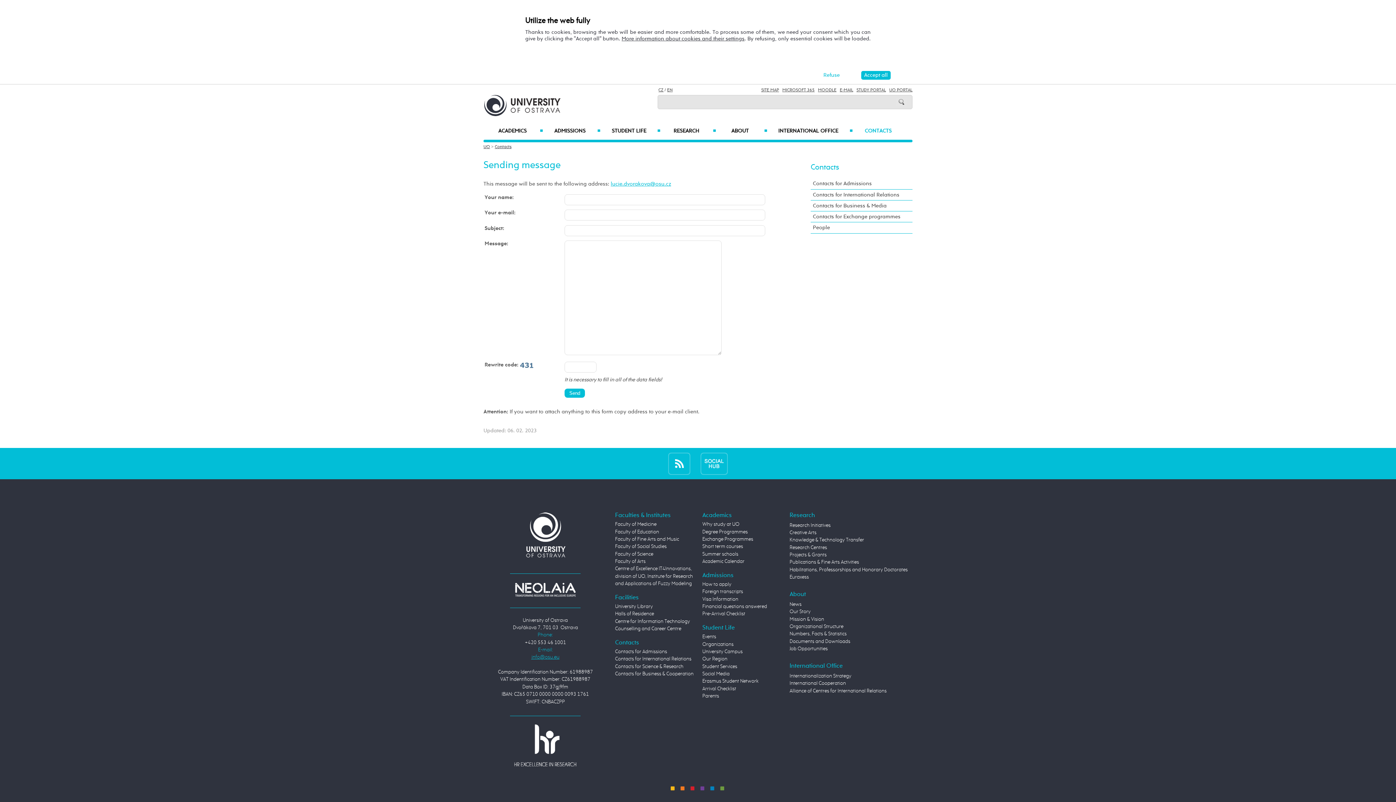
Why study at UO (720, 524)
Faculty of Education (637, 532)
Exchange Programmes (727, 539)
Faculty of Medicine (636, 524)
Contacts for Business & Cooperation (654, 673)
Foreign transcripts (722, 591)
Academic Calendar (723, 561)
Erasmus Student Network (730, 681)
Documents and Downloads (820, 641)
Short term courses (722, 546)
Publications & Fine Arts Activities (824, 562)
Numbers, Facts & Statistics (818, 633)
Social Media (716, 673)
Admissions (577, 131)
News (796, 604)
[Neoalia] (545, 589)
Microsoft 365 (798, 90)
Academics (520, 131)
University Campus (722, 651)
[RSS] (679, 463)
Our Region (714, 659)
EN (670, 90)
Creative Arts (803, 532)
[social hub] (714, 463)
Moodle (827, 90)
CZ (660, 90)
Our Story (800, 611)
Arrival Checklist (719, 688)
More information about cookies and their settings (683, 38)
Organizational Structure (816, 626)
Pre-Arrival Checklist (723, 613)
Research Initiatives (810, 525)
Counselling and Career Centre (648, 628)
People (821, 227)
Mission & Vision (807, 619)
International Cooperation (818, 683)
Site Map (770, 90)
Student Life (636, 131)
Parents (710, 696)
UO (487, 147)
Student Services (719, 666)
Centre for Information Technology (652, 621)
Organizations (718, 644)
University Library (634, 606)
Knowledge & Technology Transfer (827, 540)
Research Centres (808, 547)
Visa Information (720, 599)
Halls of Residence (634, 613)
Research (695, 131)
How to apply (716, 584)
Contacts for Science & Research (649, 666)
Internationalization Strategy (820, 676)
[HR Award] (545, 745)
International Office (815, 131)
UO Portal (900, 90)
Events (709, 636)
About (749, 131)
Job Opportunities (809, 648)
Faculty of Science (634, 554)
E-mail (846, 90)
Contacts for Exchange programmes (856, 216)
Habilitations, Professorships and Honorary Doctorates (849, 569)
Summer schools (720, 554)
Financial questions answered (734, 606)
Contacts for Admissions (842, 183)
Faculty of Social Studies (641, 546)
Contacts (878, 131)
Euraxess (799, 577)
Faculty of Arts (630, 561)
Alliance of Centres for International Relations (838, 691)
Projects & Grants (808, 554)
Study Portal (871, 90)
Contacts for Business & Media (850, 206)
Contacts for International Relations (856, 195)
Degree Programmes (725, 532)
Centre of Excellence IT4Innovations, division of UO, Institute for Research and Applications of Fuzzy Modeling (654, 576)
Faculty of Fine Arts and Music (647, 539)
